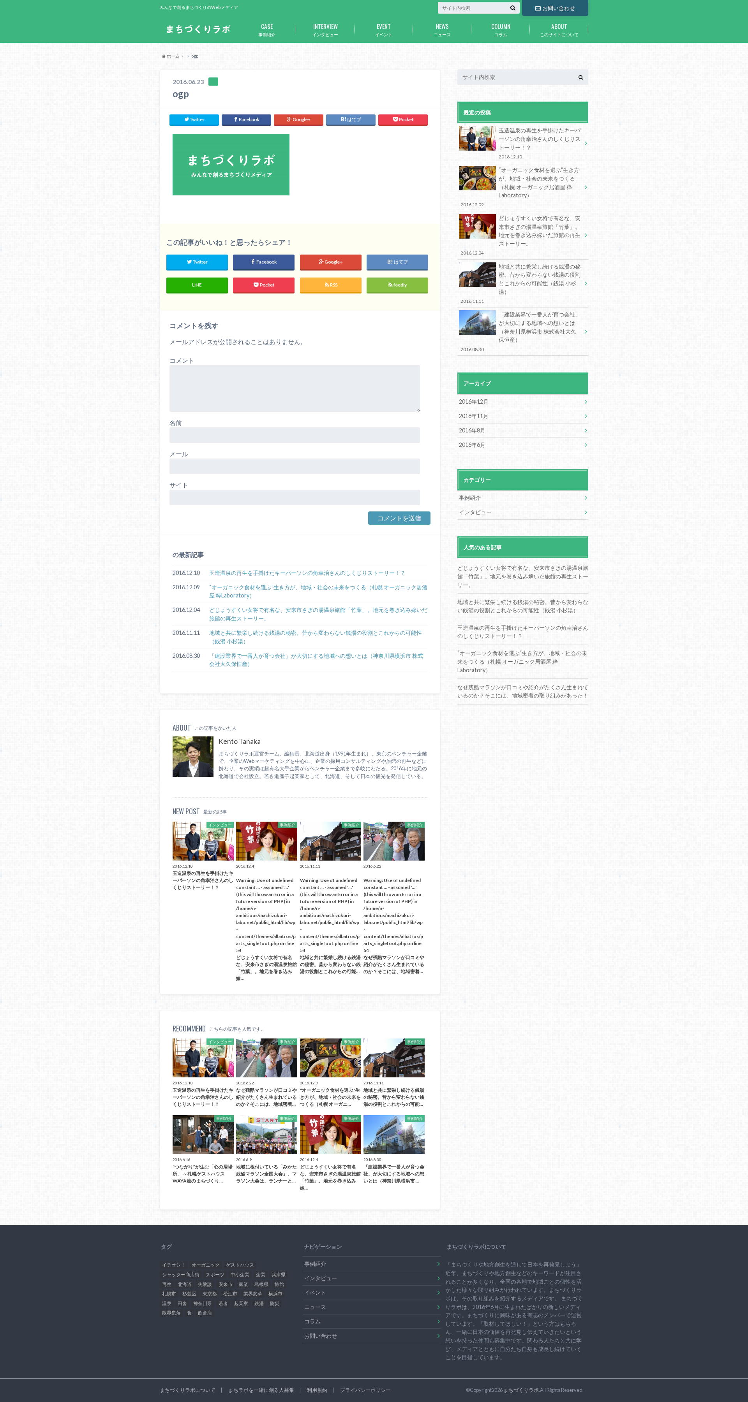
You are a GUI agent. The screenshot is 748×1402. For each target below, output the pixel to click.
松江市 (230, 1294)
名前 (175, 422)
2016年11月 (474, 416)
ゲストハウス (240, 1265)
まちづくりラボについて (187, 1390)
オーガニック (206, 1265)
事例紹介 (266, 29)
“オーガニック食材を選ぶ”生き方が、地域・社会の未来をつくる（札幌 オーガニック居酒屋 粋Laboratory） (318, 591)
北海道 (185, 1284)
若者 (223, 1303)
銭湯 (259, 1303)
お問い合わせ (558, 8)
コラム (500, 29)
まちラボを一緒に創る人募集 (261, 1390)
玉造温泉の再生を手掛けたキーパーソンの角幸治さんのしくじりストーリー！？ (307, 572)
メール (178, 453)
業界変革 (252, 1294)
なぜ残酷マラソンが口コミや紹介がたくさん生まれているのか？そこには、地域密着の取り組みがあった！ (522, 691)
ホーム (173, 55)
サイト (178, 484)
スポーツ (215, 1274)
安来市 (226, 1284)
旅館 (279, 1284)
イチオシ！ (173, 1265)
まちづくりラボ (521, 1390)
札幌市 (169, 1294)
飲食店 (205, 1313)
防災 (274, 1303)
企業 (260, 1274)
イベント (383, 29)
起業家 (241, 1303)
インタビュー (325, 29)
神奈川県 (202, 1303)
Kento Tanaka (240, 741)
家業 (243, 1284)
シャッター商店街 (180, 1274)
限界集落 (171, 1313)
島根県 (261, 1284)
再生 (166, 1284)
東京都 (210, 1294)
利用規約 (317, 1390)
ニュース (442, 29)
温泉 (166, 1303)
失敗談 (205, 1284)
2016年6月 (472, 444)
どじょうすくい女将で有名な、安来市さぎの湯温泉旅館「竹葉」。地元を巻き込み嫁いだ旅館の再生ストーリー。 (318, 614)
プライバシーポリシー (365, 1390)
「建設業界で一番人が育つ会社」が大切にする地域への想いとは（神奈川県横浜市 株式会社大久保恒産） (316, 660)
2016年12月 (474, 401)
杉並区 (189, 1294)
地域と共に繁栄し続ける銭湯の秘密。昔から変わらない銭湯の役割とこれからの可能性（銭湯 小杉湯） (315, 637)
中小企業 (240, 1274)
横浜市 (275, 1294)
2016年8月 (472, 430)
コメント (181, 360)
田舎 (182, 1303)
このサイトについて (559, 29)
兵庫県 (279, 1274)
